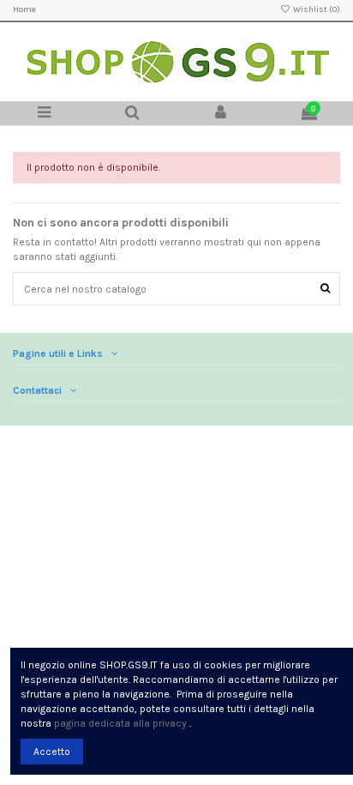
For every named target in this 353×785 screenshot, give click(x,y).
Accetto (51, 752)
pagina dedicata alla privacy (120, 723)
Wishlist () (315, 9)
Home (24, 9)
